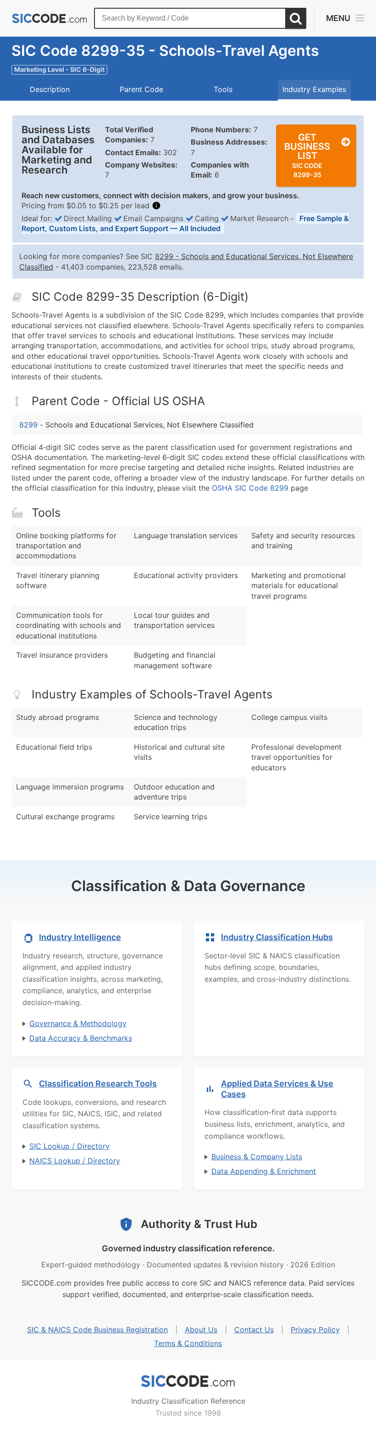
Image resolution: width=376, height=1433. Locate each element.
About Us (201, 1329)
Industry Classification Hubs (277, 937)
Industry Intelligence (80, 937)
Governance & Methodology (78, 1023)
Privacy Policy (315, 1329)
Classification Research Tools (98, 1083)
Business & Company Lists (256, 1156)
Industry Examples (314, 89)
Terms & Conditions (188, 1343)
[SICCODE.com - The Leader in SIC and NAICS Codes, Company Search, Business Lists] (49, 18)
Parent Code (141, 89)
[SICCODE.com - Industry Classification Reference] (188, 1381)
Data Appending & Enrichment (263, 1171)
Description (50, 89)
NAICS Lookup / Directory (74, 1160)
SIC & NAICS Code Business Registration (97, 1329)
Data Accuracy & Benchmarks (80, 1038)
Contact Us (254, 1329)
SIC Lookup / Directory (69, 1146)
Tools (223, 89)
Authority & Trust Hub (199, 1224)
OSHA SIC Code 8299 (250, 487)
